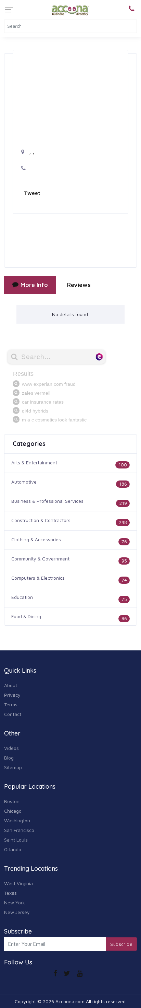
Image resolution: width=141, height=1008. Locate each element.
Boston (12, 801)
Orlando (12, 849)
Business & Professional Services (47, 501)
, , (30, 152)
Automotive (24, 482)
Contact (12, 714)
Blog (9, 758)
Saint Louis (16, 840)
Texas (10, 893)
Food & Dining (26, 616)
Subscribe (121, 944)
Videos (11, 748)
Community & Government (40, 558)
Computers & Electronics (38, 578)
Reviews (79, 284)
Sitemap (13, 767)
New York (14, 902)
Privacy (12, 695)
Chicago (13, 811)
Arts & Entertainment (34, 462)
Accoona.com (70, 1001)
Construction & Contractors (40, 520)
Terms (10, 704)
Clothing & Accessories (36, 539)
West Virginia (18, 883)
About (10, 685)
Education (22, 597)
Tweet (32, 193)
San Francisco (19, 830)
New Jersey (17, 912)
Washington (17, 820)
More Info (34, 284)
